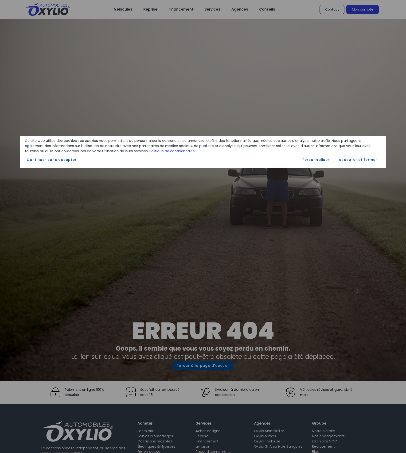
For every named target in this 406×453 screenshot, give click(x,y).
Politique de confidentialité (172, 150)
